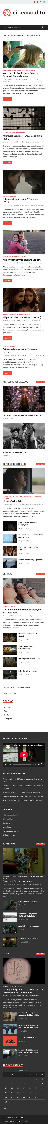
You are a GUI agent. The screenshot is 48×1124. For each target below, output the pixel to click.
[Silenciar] (39, 764)
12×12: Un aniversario (27, 1037)
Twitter (6, 715)
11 (12, 1088)
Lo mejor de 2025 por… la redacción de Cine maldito (28, 1014)
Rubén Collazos (21, 884)
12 (18, 1088)
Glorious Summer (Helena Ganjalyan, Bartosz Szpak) (23, 796)
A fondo (5, 314)
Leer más (6, 98)
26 (18, 1097)
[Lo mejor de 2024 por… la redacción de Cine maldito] (10, 1025)
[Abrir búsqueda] (42, 27)
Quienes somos (9, 835)
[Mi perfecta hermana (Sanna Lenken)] (24, 242)
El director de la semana (26, 876)
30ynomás (6, 876)
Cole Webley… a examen (28, 901)
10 (6, 1088)
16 (42, 1088)
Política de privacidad (11, 831)
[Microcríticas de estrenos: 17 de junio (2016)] (24, 118)
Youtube (7, 707)
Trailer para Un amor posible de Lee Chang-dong (21, 792)
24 (6, 1097)
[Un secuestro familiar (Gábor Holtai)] (10, 634)
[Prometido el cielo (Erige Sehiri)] (10, 560)
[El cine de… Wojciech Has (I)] (24, 436)
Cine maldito (20, 142)
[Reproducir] (6, 764)
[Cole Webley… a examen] (10, 901)
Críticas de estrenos (19, 133)
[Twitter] (40, 2)
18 (12, 1093)
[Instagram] (44, 2)
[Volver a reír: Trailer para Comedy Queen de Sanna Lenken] (24, 54)
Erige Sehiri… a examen (27, 671)
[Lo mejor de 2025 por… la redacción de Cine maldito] (10, 1013)
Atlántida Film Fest (19, 497)
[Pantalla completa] (42, 764)
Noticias (25, 70)
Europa (10, 70)
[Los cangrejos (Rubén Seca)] (10, 659)
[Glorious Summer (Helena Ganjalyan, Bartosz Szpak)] (24, 592)
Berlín (5, 70)
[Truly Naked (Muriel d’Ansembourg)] (10, 646)
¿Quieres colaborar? (10, 815)
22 (36, 1093)
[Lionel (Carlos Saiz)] (24, 482)
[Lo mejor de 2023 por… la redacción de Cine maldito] (10, 1050)
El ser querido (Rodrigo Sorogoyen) (27, 523)
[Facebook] (37, 2)
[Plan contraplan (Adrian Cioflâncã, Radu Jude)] (10, 914)
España (21, 314)
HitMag (24, 1121)
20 (24, 1093)
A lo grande (7, 133)
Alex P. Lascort (20, 320)
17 (6, 1093)
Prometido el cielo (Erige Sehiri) (30, 559)
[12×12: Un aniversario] (10, 1038)
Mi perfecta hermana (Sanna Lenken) (22, 259)
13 (24, 1088)
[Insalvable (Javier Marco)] (10, 938)
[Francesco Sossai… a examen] (24, 849)
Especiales (7, 827)
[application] (24, 755)
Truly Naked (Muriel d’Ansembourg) (26, 647)
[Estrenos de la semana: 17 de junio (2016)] (24, 182)
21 (30, 1093)
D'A (17, 314)
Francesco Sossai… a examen (17, 881)
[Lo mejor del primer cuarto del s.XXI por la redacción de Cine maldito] (24, 959)
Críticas (12, 314)
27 (24, 1097)
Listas (20, 986)
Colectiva (13, 986)
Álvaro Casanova (21, 263)
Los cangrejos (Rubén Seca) (29, 658)
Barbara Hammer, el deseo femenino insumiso (22, 415)
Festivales (17, 70)
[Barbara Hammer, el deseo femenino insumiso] (24, 399)
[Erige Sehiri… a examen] (10, 671)
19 (18, 1093)
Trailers (32, 70)
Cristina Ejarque (23, 504)
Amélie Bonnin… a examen (28, 926)
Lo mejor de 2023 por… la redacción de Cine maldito (28, 1051)
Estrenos (6, 196)
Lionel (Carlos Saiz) (13, 501)
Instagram (8, 718)
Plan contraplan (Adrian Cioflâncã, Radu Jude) (27, 914)
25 (12, 1097)
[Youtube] (34, 2)
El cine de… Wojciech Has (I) (14, 452)
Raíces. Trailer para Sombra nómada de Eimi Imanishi (23, 800)
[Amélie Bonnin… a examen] (10, 926)
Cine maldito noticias (24, 79)
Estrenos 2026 (9, 693)
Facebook (7, 711)
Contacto (6, 823)
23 (42, 1093)
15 (36, 1088)
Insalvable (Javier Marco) (28, 938)
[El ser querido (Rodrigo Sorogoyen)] (10, 522)
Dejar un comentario (32, 142)
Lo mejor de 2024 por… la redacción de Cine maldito (28, 1026)
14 (30, 1088)
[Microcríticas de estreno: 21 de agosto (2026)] (10, 535)
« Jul (4, 1108)
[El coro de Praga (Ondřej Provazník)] (10, 547)
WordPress (16, 1121)
